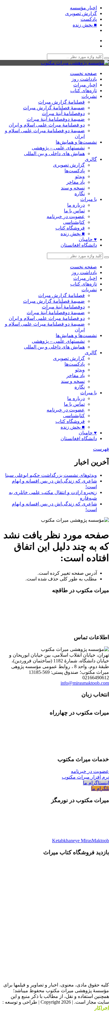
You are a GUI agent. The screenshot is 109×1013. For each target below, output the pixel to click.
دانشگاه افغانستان (79, 245)
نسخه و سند (73, 187)
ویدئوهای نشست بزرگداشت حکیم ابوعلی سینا (51, 475)
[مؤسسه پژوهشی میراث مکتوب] (75, 62)
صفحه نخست (83, 73)
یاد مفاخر (75, 182)
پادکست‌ (89, 19)
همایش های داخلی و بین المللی (54, 153)
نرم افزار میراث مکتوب (85, 777)
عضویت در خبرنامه (66, 216)
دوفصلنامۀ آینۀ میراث (63, 113)
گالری (91, 159)
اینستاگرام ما (96, 782)
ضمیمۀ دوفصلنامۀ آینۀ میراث (56, 119)
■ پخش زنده (85, 24)
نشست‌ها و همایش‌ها (76, 142)
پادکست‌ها (74, 170)
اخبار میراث (85, 84)
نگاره (79, 193)
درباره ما (76, 205)
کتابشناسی (74, 222)
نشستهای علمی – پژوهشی (58, 147)
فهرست (101, 449)
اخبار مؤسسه (83, 7)
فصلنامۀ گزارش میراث (61, 102)
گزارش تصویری (81, 13)
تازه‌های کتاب (83, 90)
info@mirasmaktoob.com (85, 683)
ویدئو (80, 176)
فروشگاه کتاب (70, 227)
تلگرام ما (100, 788)
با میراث (88, 199)
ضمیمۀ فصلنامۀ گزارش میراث (54, 107)
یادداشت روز (84, 79)
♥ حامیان (88, 239)
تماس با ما (74, 210)
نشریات (89, 96)
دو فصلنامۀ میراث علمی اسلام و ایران (47, 124)
